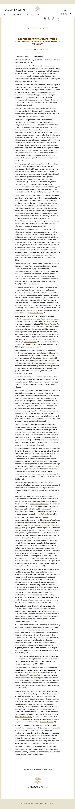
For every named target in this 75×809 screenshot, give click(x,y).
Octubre (35, 15)
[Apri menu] (69, 9)
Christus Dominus (36, 313)
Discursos (21, 15)
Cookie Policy (39, 803)
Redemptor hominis (49, 324)
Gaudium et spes (53, 466)
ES (36, 28)
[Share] (63, 20)
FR (40, 28)
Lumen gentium (48, 358)
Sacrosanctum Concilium (39, 504)
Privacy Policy (49, 803)
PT (47, 28)
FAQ (21, 803)
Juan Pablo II (10, 15)
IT (43, 28)
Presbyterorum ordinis (23, 717)
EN (32, 28)
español (63, 14)
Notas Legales (28, 803)
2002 (29, 15)
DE (28, 28)
